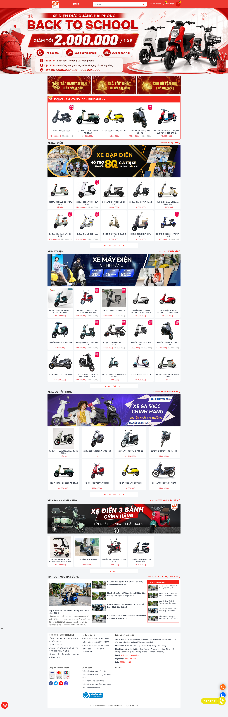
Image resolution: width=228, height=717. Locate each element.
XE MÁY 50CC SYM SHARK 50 (131, 451)
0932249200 (130, 659)
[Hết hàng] (156, 298)
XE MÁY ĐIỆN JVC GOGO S (114, 310)
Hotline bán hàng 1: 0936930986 (95, 638)
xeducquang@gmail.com (131, 655)
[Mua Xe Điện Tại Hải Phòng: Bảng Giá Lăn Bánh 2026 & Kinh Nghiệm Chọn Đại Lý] (153, 603)
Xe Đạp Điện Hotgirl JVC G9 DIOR (60, 235)
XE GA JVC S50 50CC (61, 131)
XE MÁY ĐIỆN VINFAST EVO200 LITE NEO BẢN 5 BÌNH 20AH (141, 311)
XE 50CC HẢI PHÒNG (60, 391)
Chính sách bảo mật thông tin (94, 671)
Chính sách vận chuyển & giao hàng (96, 684)
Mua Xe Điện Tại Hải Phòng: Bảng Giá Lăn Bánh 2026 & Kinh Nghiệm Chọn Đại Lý (168, 602)
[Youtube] (61, 683)
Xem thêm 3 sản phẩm (113, 386)
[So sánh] (72, 116)
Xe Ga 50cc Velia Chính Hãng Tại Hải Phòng (63, 452)
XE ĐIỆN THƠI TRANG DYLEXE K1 (114, 235)
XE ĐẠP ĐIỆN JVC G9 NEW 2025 (87, 203)
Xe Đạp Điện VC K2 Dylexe (87, 234)
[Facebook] (51, 683)
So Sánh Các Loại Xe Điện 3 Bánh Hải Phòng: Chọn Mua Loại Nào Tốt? (168, 594)
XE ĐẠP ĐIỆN (55, 143)
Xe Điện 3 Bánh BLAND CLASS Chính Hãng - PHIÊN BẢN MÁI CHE (60, 560)
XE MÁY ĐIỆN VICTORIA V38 (60, 342)
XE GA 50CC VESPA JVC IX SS (97, 483)
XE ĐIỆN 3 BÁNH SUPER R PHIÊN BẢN (141, 560)
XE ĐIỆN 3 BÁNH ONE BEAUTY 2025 (114, 560)
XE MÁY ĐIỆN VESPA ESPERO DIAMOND (114, 376)
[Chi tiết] (49, 189)
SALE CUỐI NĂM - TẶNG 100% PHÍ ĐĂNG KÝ (77, 99)
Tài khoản (156, 4)
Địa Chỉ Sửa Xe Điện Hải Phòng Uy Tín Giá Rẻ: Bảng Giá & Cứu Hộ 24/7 (168, 610)
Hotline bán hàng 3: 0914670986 (95, 645)
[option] (114, 41)
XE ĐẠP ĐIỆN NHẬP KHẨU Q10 (141, 235)
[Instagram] (66, 683)
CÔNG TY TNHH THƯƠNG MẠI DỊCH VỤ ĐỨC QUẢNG (63, 639)
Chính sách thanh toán (91, 688)
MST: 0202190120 (56, 645)
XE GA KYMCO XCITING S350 (60, 375)
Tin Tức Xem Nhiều (157, 582)
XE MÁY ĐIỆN (55, 251)
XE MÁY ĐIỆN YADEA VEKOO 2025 (114, 203)
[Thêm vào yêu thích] (55, 116)
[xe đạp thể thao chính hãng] (114, 410)
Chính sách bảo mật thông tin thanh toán (96, 675)
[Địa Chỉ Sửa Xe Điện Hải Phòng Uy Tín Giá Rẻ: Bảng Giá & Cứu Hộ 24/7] (153, 611)
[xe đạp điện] (114, 161)
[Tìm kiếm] (143, 4)
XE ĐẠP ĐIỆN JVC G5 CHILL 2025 (87, 343)
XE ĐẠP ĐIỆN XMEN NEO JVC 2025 (114, 343)
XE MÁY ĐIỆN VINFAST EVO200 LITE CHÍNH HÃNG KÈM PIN (167, 311)
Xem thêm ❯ (170, 143)
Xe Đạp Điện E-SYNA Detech (140, 202)
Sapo (136, 705)
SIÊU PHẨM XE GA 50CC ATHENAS (88, 132)
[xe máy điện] (114, 270)
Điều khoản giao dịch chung (93, 681)
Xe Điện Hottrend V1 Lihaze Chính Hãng (168, 203)
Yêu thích (169, 4)
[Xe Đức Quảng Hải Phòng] (58, 4)
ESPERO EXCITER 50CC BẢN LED (164, 451)
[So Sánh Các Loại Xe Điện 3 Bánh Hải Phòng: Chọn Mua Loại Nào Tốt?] (153, 595)
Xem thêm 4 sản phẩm (113, 245)
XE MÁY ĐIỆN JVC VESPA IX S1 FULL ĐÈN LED (60, 311)
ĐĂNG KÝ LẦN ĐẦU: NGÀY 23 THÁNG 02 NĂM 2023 (64, 655)
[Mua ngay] (50, 116)
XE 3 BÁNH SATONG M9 (87, 559)
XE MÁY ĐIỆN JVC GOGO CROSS (141, 343)
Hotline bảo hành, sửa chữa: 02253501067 (93, 650)
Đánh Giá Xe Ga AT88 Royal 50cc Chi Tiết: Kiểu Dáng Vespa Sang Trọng (168, 617)
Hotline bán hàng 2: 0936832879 (95, 642)
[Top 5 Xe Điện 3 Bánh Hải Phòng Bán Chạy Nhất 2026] (153, 588)
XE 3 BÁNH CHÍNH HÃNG (62, 500)
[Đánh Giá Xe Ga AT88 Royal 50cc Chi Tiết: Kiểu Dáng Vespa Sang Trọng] (153, 618)
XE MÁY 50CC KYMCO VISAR (164, 483)
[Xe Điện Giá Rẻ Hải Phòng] (114, 41)
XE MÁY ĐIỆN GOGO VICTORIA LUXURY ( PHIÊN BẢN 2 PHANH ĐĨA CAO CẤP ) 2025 (166, 132)
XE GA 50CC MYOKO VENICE (114, 131)
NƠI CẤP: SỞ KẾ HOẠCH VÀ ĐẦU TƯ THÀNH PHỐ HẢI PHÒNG (63, 649)
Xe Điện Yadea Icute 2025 (140, 375)
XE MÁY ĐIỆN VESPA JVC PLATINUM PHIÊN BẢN (87, 311)
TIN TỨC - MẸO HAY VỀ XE (63, 576)
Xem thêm (113, 571)
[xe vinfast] (114, 519)
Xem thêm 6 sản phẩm (113, 494)
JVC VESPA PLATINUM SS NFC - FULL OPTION (87, 376)
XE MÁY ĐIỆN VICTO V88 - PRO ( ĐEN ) (140, 132)
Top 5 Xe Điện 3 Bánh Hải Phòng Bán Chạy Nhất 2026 (168, 587)
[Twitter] (56, 683)
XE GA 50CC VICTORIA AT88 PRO (97, 451)
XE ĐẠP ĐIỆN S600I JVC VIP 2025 (167, 235)
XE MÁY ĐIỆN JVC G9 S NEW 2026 (60, 203)
